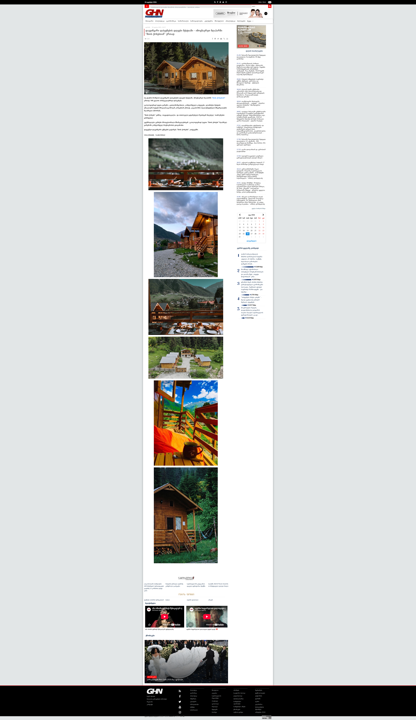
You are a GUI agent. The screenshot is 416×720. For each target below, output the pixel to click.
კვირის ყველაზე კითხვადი (248, 248)
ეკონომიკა (171, 21)
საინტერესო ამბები (239, 706)
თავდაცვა (215, 701)
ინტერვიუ (193, 699)
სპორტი (214, 712)
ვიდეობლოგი (237, 696)
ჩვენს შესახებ (151, 696)
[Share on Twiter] (218, 39)
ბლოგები (241, 21)
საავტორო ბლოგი (239, 693)
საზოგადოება (196, 21)
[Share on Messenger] (215, 39)
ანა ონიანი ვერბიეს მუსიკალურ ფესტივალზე (159, 629)
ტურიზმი (257, 699)
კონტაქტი (150, 704)
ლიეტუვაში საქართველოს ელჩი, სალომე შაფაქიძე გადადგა (170, 6)
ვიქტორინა (258, 696)
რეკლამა (150, 702)
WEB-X (178, 716)
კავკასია (214, 693)
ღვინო (257, 701)
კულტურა (208, 21)
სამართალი (183, 21)
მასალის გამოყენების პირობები (157, 699)
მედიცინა (215, 709)
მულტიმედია (150, 603)
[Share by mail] (221, 39)
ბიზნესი (192, 707)
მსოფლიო (219, 21)
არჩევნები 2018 (260, 712)
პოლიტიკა (160, 21)
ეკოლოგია (215, 704)
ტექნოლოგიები (260, 693)
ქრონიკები (150, 635)
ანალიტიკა (230, 21)
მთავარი (149, 21)
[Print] (227, 39)
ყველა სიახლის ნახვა (258, 208)
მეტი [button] (249, 21)
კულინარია (258, 704)
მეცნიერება (258, 690)
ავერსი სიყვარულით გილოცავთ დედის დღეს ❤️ (202, 629)
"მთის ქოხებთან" (218, 98)
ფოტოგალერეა (238, 699)
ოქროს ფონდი (238, 712)
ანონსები (236, 690)
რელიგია (215, 706)
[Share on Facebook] (212, 39)
